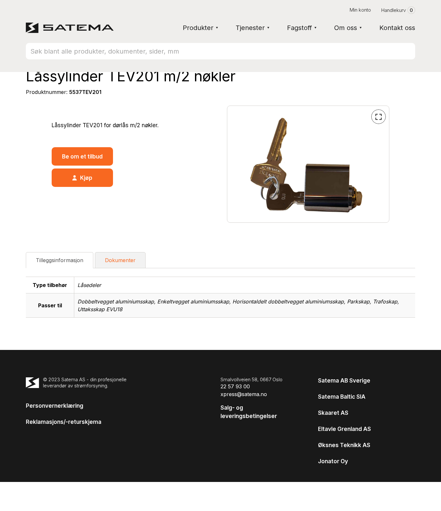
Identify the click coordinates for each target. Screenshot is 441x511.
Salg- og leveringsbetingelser (249, 411)
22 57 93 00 (235, 386)
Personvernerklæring (54, 406)
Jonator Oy (333, 461)
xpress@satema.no (244, 394)
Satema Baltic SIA (341, 396)
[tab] (59, 260)
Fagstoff (299, 28)
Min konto (360, 10)
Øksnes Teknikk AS (344, 445)
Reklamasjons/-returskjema (63, 422)
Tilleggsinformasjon (59, 260)
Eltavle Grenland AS (344, 429)
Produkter (198, 28)
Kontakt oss (397, 28)
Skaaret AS (333, 413)
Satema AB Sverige (344, 380)
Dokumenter (120, 260)
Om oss (345, 28)
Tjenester (250, 28)
